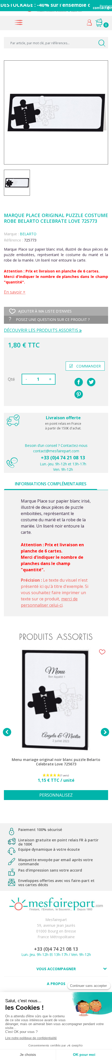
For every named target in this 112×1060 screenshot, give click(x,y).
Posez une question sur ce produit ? (52, 319)
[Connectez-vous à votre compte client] (89, 23)
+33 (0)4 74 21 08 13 (63, 457)
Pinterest (78, 394)
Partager (78, 382)
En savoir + (15, 292)
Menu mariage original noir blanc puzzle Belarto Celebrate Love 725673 (56, 761)
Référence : (13, 240)
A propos (56, 983)
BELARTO (28, 233)
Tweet (91, 382)
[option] (56, 727)
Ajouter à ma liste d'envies (45, 311)
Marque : (11, 233)
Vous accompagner (56, 968)
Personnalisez (56, 795)
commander (88, 366)
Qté (11, 379)
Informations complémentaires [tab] (50, 484)
